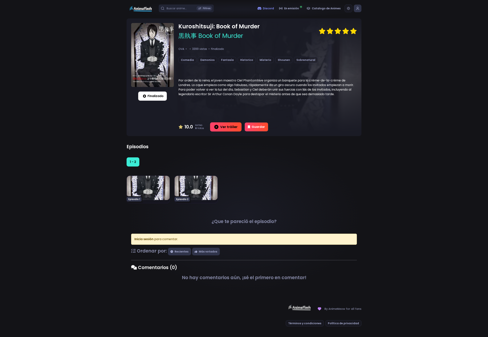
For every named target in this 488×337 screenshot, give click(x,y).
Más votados (208, 251)
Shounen (284, 60)
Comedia (187, 60)
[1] (322, 31)
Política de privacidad (343, 323)
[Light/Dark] (348, 8)
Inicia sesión (143, 239)
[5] (353, 31)
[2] (330, 31)
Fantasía (227, 60)
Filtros (206, 8)
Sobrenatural (305, 60)
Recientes (182, 251)
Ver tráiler (229, 126)
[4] (345, 31)
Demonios (207, 60)
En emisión (291, 8)
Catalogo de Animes (326, 8)
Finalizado (156, 96)
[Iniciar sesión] (357, 8)
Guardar (258, 127)
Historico (246, 60)
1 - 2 (133, 162)
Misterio (265, 60)
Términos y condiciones (304, 323)
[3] (337, 31)
